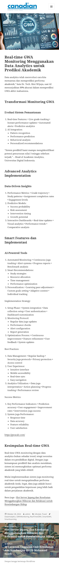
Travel (44, 514)
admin (27, 514)
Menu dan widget (51, 9)
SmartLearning (10, 519)
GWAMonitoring (22, 516)
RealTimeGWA (36, 516)
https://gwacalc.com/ (15, 434)
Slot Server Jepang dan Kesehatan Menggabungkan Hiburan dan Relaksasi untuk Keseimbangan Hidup (29, 501)
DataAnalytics (10, 516)
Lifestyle (38, 514)
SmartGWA (46, 516)
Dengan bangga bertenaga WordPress (20, 561)
